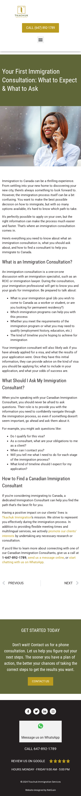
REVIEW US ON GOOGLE (28, 761)
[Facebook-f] (28, 711)
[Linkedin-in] (45, 711)
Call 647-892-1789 (40, 749)
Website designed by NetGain (40, 789)
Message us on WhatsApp (40, 737)
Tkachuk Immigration (16, 517)
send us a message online (46, 557)
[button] (40, 39)
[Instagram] (53, 711)
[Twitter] (36, 711)
